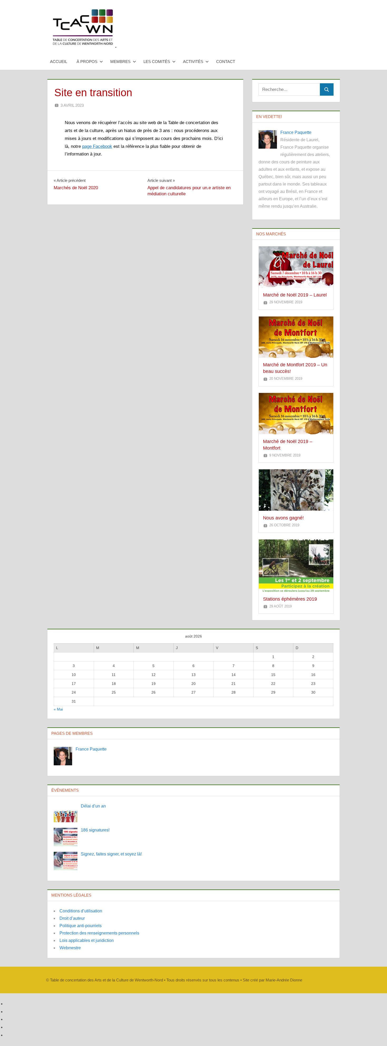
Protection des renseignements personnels (99, 933)
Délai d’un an (93, 806)
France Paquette (295, 132)
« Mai (58, 709)
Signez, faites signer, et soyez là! (111, 854)
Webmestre (70, 948)
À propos (87, 61)
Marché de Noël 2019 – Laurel (295, 295)
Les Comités (156, 61)
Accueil (58, 61)
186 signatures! (95, 830)
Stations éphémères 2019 (290, 599)
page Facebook (97, 146)
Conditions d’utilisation (80, 911)
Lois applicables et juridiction (86, 940)
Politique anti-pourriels (80, 925)
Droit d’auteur (72, 918)
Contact (225, 61)
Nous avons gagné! (283, 517)
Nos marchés (271, 234)
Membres (120, 61)
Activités (193, 61)
